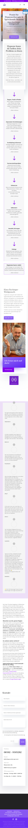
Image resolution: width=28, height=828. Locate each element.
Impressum (9, 811)
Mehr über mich (8, 318)
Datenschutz (17, 811)
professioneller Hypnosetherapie (10, 672)
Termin (25, 12)
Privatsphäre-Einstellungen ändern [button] (13, 812)
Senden (22, 742)
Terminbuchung (8, 370)
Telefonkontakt (14, 37)
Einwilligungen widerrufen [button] (13, 815)
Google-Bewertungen (15, 679)
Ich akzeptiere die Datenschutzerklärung (14, 735)
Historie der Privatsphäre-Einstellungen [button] (13, 814)
